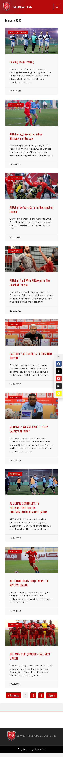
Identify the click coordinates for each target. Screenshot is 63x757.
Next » (51, 695)
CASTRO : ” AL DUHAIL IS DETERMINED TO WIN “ (31, 355)
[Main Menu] (57, 7)
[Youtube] (59, 378)
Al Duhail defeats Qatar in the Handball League (31, 209)
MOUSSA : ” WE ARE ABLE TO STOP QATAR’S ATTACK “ (29, 429)
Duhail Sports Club (22, 7)
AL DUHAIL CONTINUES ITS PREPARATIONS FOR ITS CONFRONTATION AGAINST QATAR (28, 507)
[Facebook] (59, 364)
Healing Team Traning (22, 62)
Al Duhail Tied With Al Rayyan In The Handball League (30, 282)
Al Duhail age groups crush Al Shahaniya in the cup (26, 136)
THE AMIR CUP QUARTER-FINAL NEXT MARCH (30, 656)
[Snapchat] (59, 393)
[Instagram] (59, 386)
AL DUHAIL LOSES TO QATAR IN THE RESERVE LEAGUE (29, 583)
